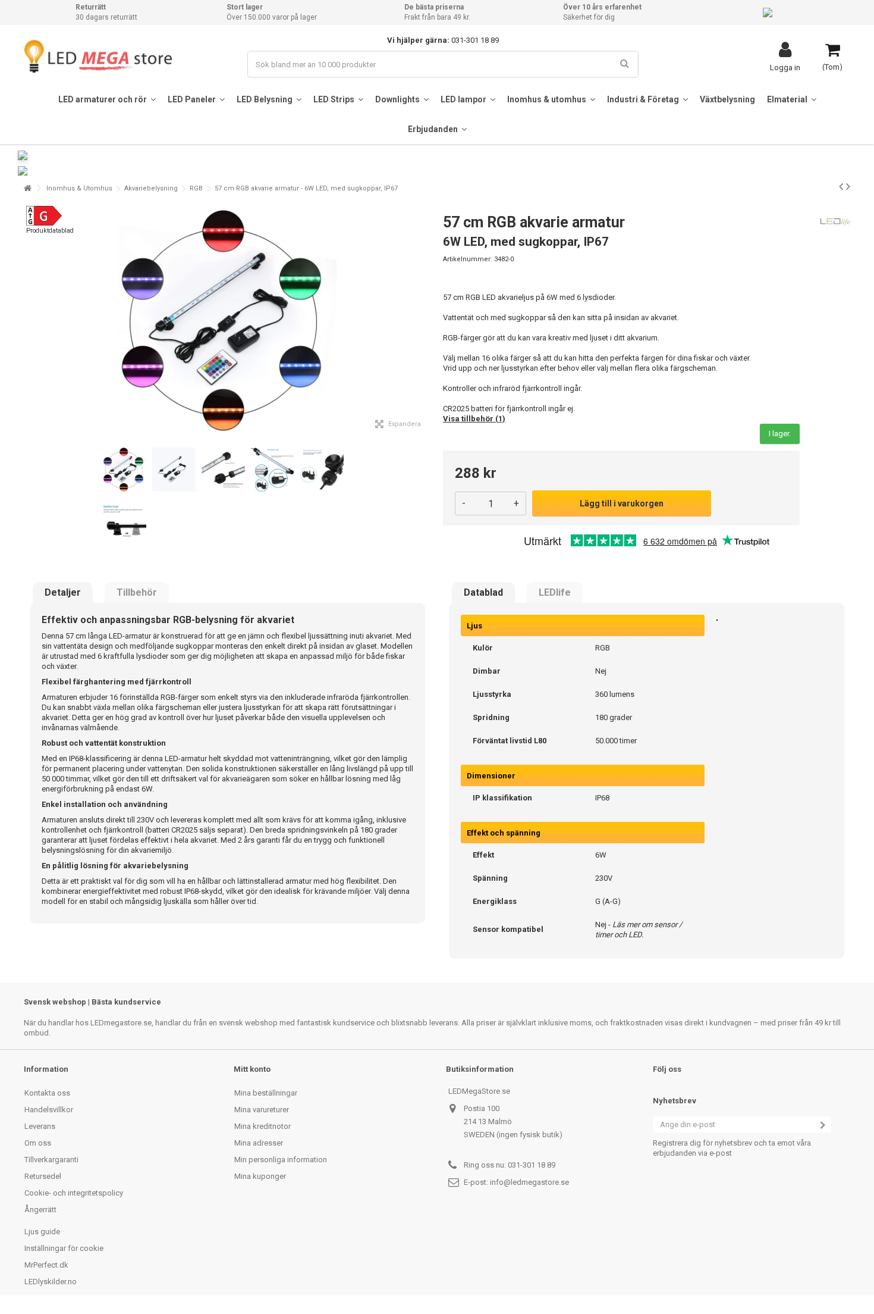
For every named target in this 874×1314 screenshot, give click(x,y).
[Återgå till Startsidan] (27, 188)
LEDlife (555, 592)
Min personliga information (280, 1159)
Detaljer (63, 592)
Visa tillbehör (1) (474, 418)
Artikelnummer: (467, 259)
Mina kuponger (260, 1176)
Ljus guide (42, 1231)
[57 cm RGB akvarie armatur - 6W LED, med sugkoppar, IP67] (124, 470)
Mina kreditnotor (262, 1126)
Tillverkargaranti (51, 1159)
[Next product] (848, 186)
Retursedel (42, 1176)
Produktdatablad (50, 230)
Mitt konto (252, 1069)
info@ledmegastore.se (529, 1182)
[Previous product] (841, 186)
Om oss (37, 1142)
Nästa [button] (424, 321)
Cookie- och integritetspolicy (73, 1192)
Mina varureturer (261, 1109)
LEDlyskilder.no (50, 1281)
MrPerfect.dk (46, 1264)
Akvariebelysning (151, 188)
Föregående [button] (30, 321)
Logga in (785, 67)
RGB (196, 188)
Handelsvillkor (48, 1109)
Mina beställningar (265, 1092)
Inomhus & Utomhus (79, 188)
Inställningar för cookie (63, 1248)
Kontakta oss (47, 1092)
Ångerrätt (40, 1209)
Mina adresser (258, 1142)
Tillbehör (137, 592)
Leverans (39, 1126)
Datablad (483, 592)
